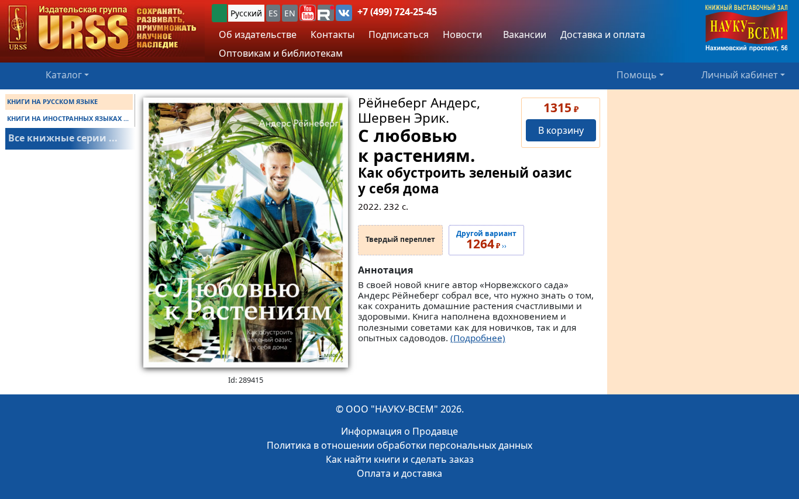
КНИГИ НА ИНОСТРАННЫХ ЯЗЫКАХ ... (68, 118)
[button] (307, 13)
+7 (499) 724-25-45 (397, 11)
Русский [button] (246, 13)
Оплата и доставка (399, 473)
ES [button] (273, 13)
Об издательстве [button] (258, 34)
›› (486, 240)
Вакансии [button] (523, 34)
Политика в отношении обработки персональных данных (399, 445)
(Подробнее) (477, 338)
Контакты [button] (332, 34)
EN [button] (289, 13)
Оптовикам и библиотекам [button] (281, 53)
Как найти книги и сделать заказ (400, 459)
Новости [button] (462, 34)
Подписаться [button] (398, 34)
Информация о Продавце (399, 431)
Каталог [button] (64, 74)
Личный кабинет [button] (739, 74)
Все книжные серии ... (63, 137)
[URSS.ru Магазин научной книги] (102, 28)
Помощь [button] (637, 74)
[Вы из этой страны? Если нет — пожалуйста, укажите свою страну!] (219, 13)
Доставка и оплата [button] (602, 34)
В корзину (561, 130)
